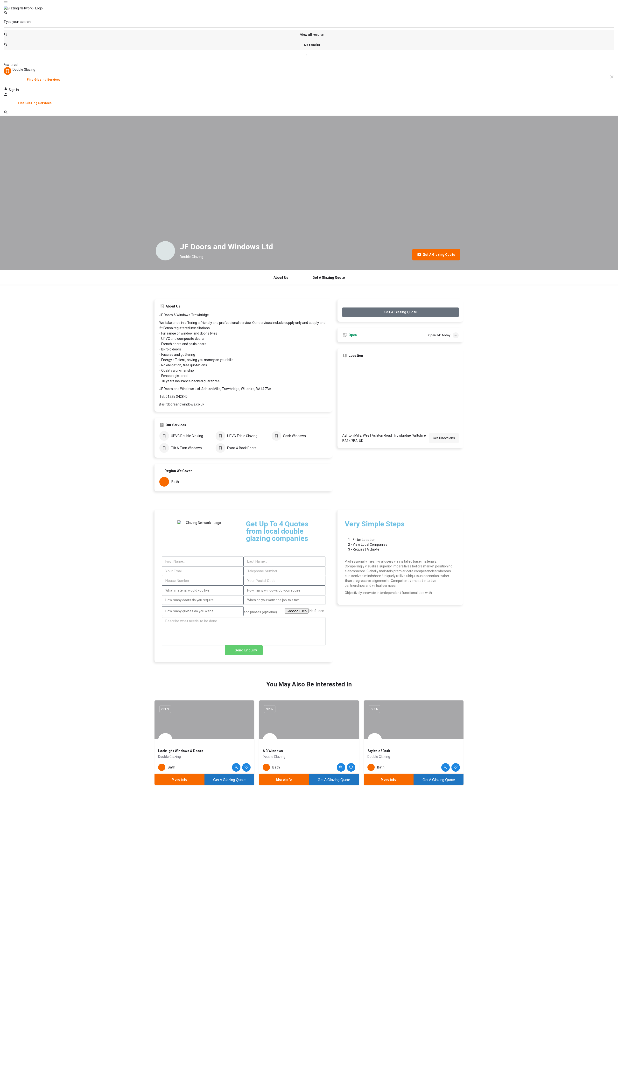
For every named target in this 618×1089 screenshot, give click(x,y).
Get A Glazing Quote (328, 277)
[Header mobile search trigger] (6, 113)
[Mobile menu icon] (309, 3)
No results (312, 45)
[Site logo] (23, 8)
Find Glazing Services (43, 79)
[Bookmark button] (246, 767)
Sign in (14, 90)
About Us (281, 277)
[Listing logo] (165, 250)
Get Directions (444, 438)
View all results (311, 34)
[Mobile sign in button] (6, 95)
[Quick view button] (236, 767)
